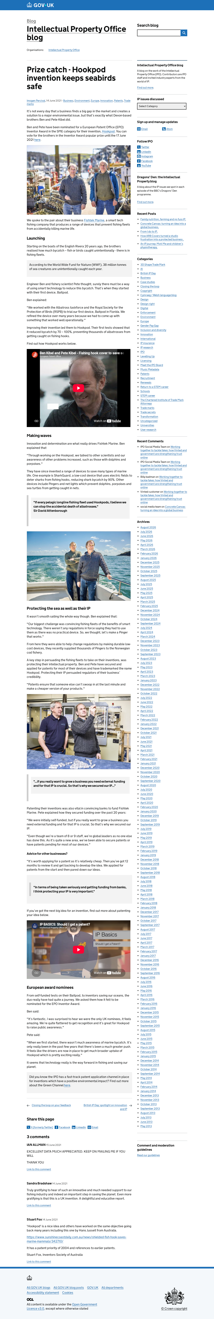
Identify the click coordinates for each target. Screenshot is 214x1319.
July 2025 (146, 584)
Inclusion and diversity (153, 330)
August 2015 (147, 1030)
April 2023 (146, 671)
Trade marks (147, 407)
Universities (147, 425)
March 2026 (147, 549)
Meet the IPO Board (151, 365)
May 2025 (146, 592)
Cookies (67, 1293)
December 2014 (149, 1060)
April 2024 (146, 632)
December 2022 (149, 684)
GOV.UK (92, 1287)
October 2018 (148, 868)
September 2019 (150, 824)
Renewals (145, 382)
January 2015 (148, 1056)
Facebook (64, 1127)
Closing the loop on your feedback (51, 1105)
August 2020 (148, 785)
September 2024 (150, 623)
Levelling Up (147, 356)
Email (95, 1127)
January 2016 (148, 1008)
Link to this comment (39, 1169)
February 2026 (149, 553)
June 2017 (146, 938)
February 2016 (148, 1003)
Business (68, 100)
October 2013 (148, 1104)
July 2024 (146, 627)
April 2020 (146, 802)
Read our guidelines (148, 1155)
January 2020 (148, 811)
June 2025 (146, 588)
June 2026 (146, 536)
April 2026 (146, 544)
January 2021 (148, 763)
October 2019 (148, 820)
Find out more (145, 87)
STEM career (147, 395)
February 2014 (148, 1086)
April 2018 (146, 894)
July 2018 (145, 881)
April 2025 (146, 597)
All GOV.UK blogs (38, 1287)
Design (144, 299)
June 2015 (146, 1038)
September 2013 (150, 1108)
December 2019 (149, 815)
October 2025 (148, 571)
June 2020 (146, 793)
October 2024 (148, 619)
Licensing (145, 360)
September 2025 (150, 575)
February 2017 (148, 951)
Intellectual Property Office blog (76, 33)
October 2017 (148, 920)
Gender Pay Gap (149, 325)
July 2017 (145, 933)
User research (148, 429)
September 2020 (150, 780)
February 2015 (148, 1051)
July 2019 (145, 828)
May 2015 (146, 1043)
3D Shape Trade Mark (152, 264)
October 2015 (148, 1021)
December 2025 (149, 562)
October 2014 (148, 1069)
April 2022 (146, 710)
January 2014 (148, 1091)
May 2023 (146, 667)
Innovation (106, 100)
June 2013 (146, 1121)
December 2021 (149, 728)
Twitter (145, 147)
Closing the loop (149, 286)
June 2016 (146, 986)
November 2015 (149, 1016)
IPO (142, 351)
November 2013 (149, 1099)
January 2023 (148, 680)
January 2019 (148, 855)
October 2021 (148, 732)
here (37, 140)
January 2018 (148, 907)
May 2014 (146, 1078)
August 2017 (147, 929)
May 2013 (146, 1126)
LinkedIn (81, 1127)
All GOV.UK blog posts (69, 1287)
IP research (146, 347)
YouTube (146, 165)
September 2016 (150, 973)
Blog (31, 21)
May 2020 (146, 798)
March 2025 (147, 601)
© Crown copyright (174, 1308)
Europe (95, 100)
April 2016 (146, 995)
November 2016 (149, 964)
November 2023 (150, 645)
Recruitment (147, 378)
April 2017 (146, 942)
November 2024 (150, 614)
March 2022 (147, 715)
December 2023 (149, 640)
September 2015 (150, 1025)
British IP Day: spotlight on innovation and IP (105, 1107)
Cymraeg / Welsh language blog (158, 295)
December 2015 (149, 1012)
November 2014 (149, 1064)
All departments (112, 1287)
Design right (147, 303)
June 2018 (146, 885)
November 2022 (150, 689)
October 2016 (148, 968)
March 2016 (147, 999)
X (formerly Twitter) (42, 1127)
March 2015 (147, 1047)
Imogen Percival (36, 100)
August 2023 (148, 658)
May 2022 (146, 706)
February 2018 (148, 903)
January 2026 (148, 558)
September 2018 (150, 872)
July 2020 (146, 789)
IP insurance (147, 343)
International (147, 338)
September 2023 (150, 654)
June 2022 (146, 702)
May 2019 (146, 837)
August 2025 (148, 579)
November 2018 (149, 863)
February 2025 (149, 606)
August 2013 (147, 1112)
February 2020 (149, 807)
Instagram (147, 156)
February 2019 (148, 850)
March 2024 (147, 636)
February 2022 (149, 719)
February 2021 (148, 759)
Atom (169, 129)
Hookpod (108, 131)
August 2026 (148, 527)
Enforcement (147, 312)
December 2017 (149, 911)
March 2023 (147, 676)
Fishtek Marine (94, 220)
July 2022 (146, 697)
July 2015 (145, 1034)
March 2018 (147, 898)
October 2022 (148, 693)
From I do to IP (148, 231)
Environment (82, 100)
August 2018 (147, 877)
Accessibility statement (43, 1293)
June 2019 (146, 833)
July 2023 (146, 662)
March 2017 (147, 947)
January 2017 (148, 955)
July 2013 (145, 1117)
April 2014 (146, 1082)
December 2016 (149, 960)
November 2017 (149, 916)
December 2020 (149, 767)
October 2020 (148, 776)
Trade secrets (148, 412)
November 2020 (150, 772)
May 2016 (146, 990)
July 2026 (146, 531)
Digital (144, 308)
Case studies (147, 282)
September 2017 (149, 925)
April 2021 (146, 750)
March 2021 (147, 754)
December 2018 (149, 859)
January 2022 (148, 724)
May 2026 (146, 540)
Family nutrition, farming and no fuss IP (162, 219)
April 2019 (146, 842)
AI (141, 268)
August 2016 (147, 977)
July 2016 (145, 981)
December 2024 (149, 610)
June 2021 (146, 741)
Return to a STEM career (154, 386)
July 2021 (145, 737)
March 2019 (147, 846)
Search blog (147, 25)
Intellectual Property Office (64, 50)
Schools (145, 391)
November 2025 (150, 566)
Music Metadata (149, 369)
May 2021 (146, 746)
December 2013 (149, 1095)
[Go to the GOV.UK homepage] (40, 5)
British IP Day (148, 273)
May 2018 (146, 890)
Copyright (146, 290)
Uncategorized (148, 420)
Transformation (149, 416)
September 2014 (150, 1073)
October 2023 (148, 649)
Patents (118, 100)
